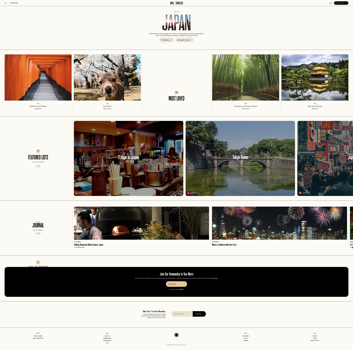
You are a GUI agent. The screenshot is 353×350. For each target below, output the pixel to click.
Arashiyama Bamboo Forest (245, 106)
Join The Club (339, 3)
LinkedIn (245, 340)
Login (330, 3)
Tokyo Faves (240, 157)
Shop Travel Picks (38, 338)
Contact (315, 335)
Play (38, 103)
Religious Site (38, 108)
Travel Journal (38, 335)
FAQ (107, 342)
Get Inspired (77, 241)
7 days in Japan (128, 157)
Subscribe (198, 314)
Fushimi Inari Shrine (38, 106)
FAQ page (215, 278)
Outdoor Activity (107, 108)
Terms (315, 338)
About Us (107, 335)
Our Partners (107, 340)
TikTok (246, 338)
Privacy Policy (315, 340)
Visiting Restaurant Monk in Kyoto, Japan (88, 244)
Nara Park (107, 106)
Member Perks (107, 338)
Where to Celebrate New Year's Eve (224, 244)
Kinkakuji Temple (315, 106)
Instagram (246, 335)
